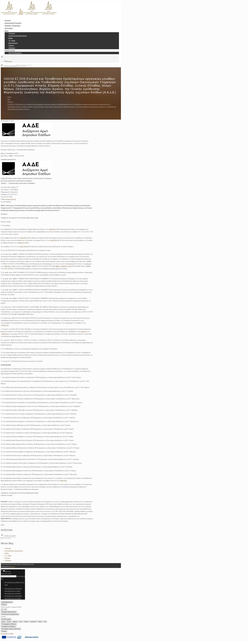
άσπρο (9, 621)
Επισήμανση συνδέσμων (9, 626)
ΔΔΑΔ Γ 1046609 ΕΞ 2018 (63, 266)
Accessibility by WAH (7, 633)
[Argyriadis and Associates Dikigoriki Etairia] (29, 15)
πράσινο (15, 621)
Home (9, 97)
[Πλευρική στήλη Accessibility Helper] (7, 602)
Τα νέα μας (8, 548)
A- (2, 609)
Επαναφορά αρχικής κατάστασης (11, 629)
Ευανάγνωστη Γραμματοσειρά (10, 614)
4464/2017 (21, 243)
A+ (5, 609)
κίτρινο (40, 621)
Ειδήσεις (10, 102)
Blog (9, 99)
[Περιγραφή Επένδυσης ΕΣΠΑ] (20, 639)
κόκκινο (26, 621)
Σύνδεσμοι (8, 560)
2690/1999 (23, 246)
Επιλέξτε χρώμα (6, 619)
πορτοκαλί (33, 621)
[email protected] (10, 199)
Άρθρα (7, 553)
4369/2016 (53, 240)
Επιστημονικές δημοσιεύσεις (14, 551)
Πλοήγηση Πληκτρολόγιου (9, 612)
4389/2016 (52, 229)
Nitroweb (12, 566)
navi (45, 621)
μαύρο (3, 621)
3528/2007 (23, 238)
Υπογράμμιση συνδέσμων (9, 624)
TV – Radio (8, 555)
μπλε (20, 621)
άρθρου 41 (88, 264)
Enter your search (10, 66)
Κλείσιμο (4, 604)
